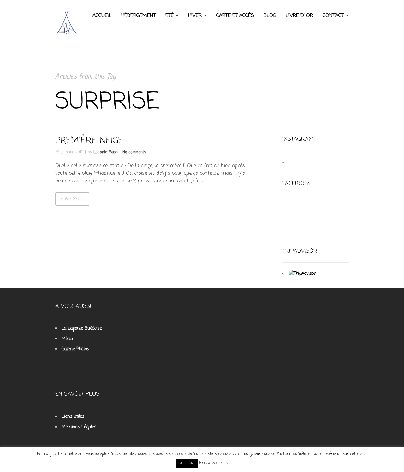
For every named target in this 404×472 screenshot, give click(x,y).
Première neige (89, 141)
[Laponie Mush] (67, 21)
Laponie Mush (105, 152)
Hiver (195, 16)
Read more (72, 199)
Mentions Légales (79, 427)
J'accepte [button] (187, 463)
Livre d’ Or (299, 16)
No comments (134, 152)
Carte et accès (235, 16)
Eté (169, 16)
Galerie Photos (75, 349)
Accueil (102, 16)
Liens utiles (73, 416)
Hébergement (138, 16)
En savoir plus (214, 463)
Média (67, 339)
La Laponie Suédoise (82, 328)
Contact (333, 16)
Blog (270, 16)
